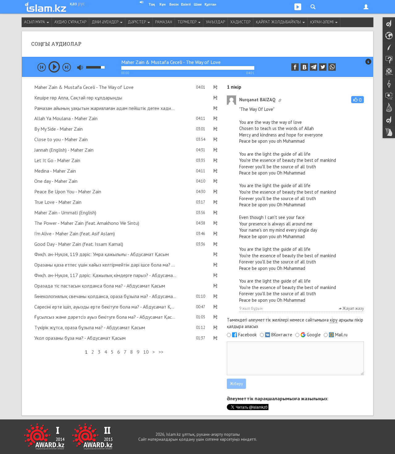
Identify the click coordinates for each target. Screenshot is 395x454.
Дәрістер (137, 22)
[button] (357, 99)
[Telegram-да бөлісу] (313, 67)
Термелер (187, 22)
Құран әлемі (322, 22)
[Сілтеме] (279, 100)
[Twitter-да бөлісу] (322, 67)
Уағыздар (215, 22)
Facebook (247, 334)
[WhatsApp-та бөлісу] (332, 67)
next (66, 67)
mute (80, 67)
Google (314, 334)
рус (81, 3)
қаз (73, 3)
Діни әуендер (105, 22)
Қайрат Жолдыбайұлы (279, 22)
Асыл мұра (35, 22)
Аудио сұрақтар (70, 22)
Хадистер (240, 22)
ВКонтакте (281, 334)
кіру (334, 320)
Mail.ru (341, 334)
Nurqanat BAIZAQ (257, 100)
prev (41, 67)
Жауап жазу (353, 308)
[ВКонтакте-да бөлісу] (304, 67)
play (54, 67)
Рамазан (163, 22)
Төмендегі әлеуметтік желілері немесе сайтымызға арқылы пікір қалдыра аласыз (295, 323)
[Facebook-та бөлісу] (295, 67)
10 (146, 352)
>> (161, 352)
